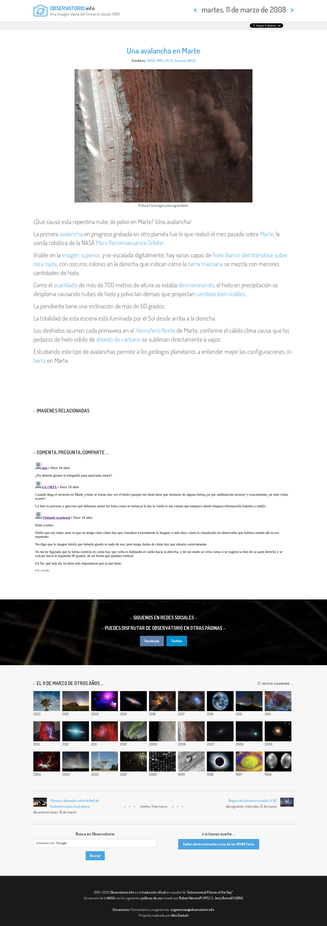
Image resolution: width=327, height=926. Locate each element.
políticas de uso (152, 898)
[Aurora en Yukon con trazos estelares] (133, 731)
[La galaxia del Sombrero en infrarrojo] (75, 731)
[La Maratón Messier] (162, 761)
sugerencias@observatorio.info (192, 909)
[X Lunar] (162, 731)
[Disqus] (163, 515)
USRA (238, 898)
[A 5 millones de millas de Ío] (191, 761)
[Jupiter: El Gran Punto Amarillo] (249, 761)
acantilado (65, 285)
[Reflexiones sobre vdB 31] (191, 701)
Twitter (176, 641)
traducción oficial (154, 892)
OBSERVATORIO (67, 8)
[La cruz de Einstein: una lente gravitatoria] (220, 731)
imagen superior (81, 255)
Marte (266, 234)
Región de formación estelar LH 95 (252, 800)
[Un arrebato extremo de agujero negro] (104, 701)
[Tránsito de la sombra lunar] (220, 701)
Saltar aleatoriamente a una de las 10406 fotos (218, 844)
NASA (192, 60)
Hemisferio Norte (155, 330)
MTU (206, 898)
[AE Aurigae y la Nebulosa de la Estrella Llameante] (104, 731)
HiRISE (151, 60)
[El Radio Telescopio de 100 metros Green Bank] (104, 761)
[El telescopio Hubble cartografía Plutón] (278, 761)
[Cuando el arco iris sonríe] (46, 701)
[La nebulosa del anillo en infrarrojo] (278, 731)
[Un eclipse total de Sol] (220, 761)
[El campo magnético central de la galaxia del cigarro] (133, 701)
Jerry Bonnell (223, 898)
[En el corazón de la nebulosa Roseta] (278, 701)
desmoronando (196, 285)
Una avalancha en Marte (163, 50)
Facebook (152, 641)
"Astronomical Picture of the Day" (210, 892)
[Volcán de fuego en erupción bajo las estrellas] (249, 701)
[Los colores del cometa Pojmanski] (249, 731)
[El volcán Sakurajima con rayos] (46, 731)
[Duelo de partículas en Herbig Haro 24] (162, 701)
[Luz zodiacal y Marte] (75, 701)
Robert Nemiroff (190, 898)
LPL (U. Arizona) (175, 60)
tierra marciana (205, 264)
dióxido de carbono (118, 339)
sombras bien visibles (220, 294)
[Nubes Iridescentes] (75, 761)
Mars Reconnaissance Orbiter (130, 243)
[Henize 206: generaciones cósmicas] (46, 761)
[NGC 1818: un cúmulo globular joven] (133, 761)
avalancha (71, 234)
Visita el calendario (275, 683)
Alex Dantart (179, 915)
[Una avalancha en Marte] (191, 731)
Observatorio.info (122, 892)
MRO (160, 60)
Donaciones (121, 909)
